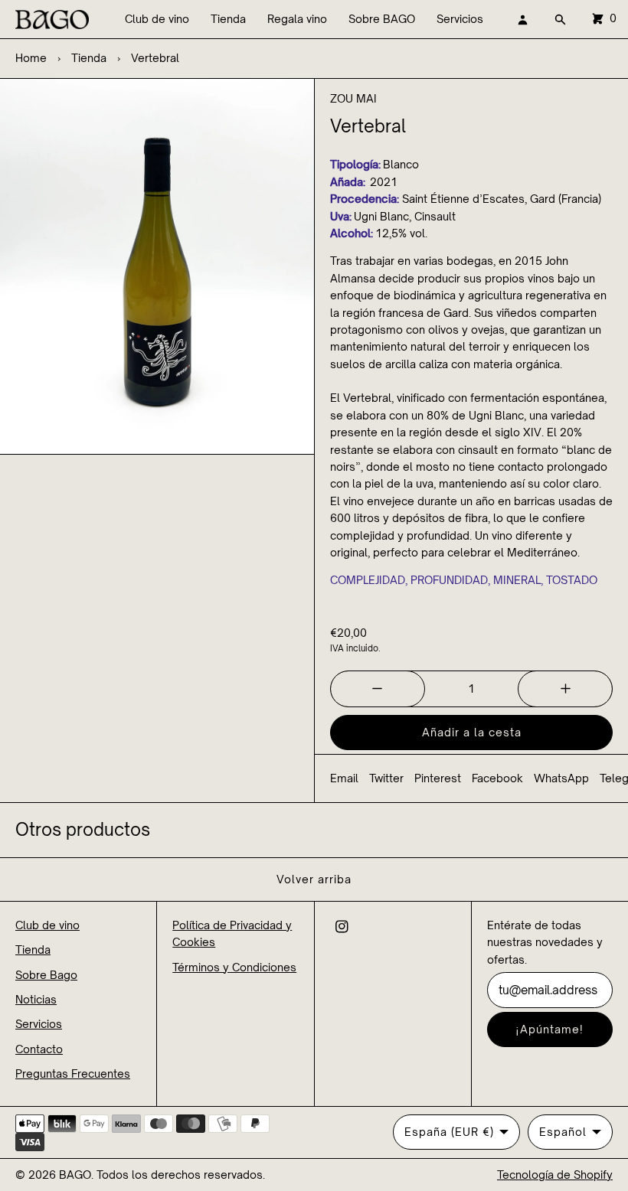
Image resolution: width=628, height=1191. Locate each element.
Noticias (36, 999)
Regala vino (297, 18)
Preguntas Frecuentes (72, 1073)
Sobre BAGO (381, 18)
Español (563, 1131)
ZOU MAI (353, 98)
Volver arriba (314, 879)
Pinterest (437, 778)
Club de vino (157, 18)
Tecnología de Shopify (555, 1174)
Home (31, 57)
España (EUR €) (449, 1131)
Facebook (497, 778)
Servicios (460, 18)
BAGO (75, 1174)
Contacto (39, 1049)
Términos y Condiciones (234, 967)
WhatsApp (561, 778)
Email (344, 778)
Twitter (386, 778)
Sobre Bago (46, 974)
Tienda (228, 18)
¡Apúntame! (549, 1029)
